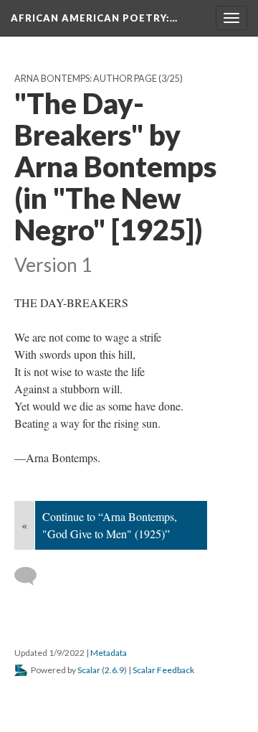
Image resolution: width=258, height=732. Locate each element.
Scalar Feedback (163, 670)
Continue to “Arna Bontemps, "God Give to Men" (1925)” (109, 525)
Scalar (88, 670)
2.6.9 (114, 670)
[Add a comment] (31, 576)
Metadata (108, 652)
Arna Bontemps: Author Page (85, 78)
